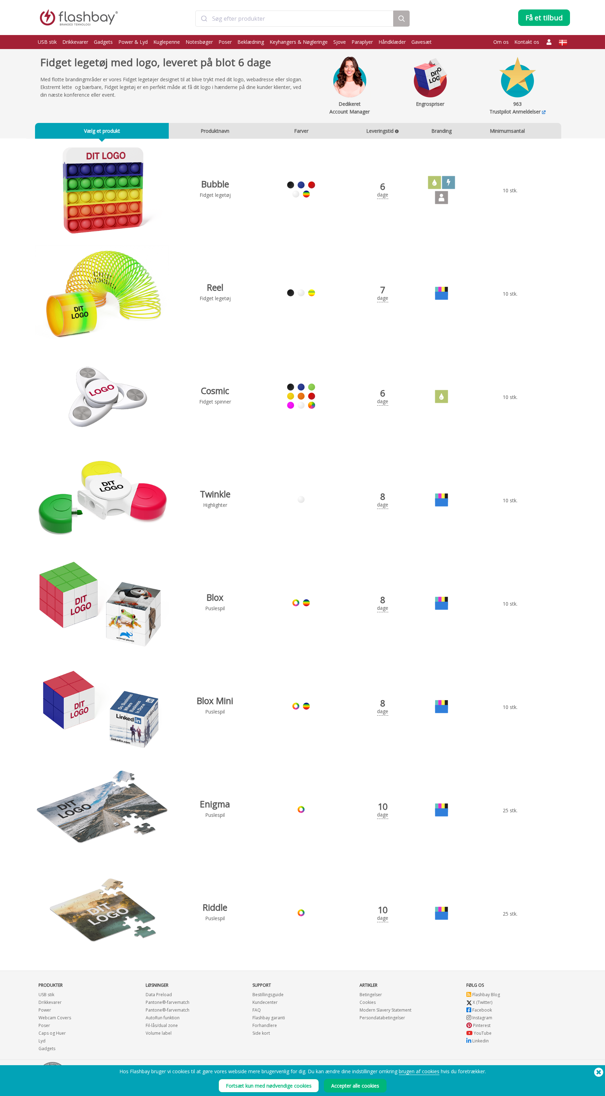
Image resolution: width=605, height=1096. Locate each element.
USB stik (47, 42)
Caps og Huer (52, 1033)
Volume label (159, 1033)
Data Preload (159, 995)
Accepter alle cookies (355, 1085)
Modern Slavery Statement (385, 1010)
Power (45, 1010)
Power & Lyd (133, 42)
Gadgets (103, 42)
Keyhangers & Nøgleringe (299, 42)
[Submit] (204, 18)
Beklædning (250, 42)
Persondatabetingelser (382, 1018)
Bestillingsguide (268, 995)
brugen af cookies (419, 1071)
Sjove (339, 42)
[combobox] (294, 19)
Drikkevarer (75, 42)
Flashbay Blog (485, 995)
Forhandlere (264, 1025)
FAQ (256, 1010)
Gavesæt (421, 42)
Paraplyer (362, 42)
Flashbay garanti (268, 1018)
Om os (501, 42)
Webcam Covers (55, 1018)
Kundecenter (265, 1002)
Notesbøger (199, 42)
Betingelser (371, 995)
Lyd (42, 1041)
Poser (225, 42)
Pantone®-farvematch (167, 1002)
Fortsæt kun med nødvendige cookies (269, 1085)
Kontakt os (526, 42)
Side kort (261, 1033)
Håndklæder (392, 42)
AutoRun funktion (163, 1018)
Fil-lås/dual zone (162, 1025)
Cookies (368, 1002)
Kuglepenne (166, 42)
